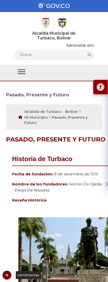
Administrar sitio (80, 45)
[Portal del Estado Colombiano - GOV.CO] (54, 6)
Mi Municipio (36, 117)
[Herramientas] (7, 275)
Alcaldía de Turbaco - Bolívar (51, 111)
